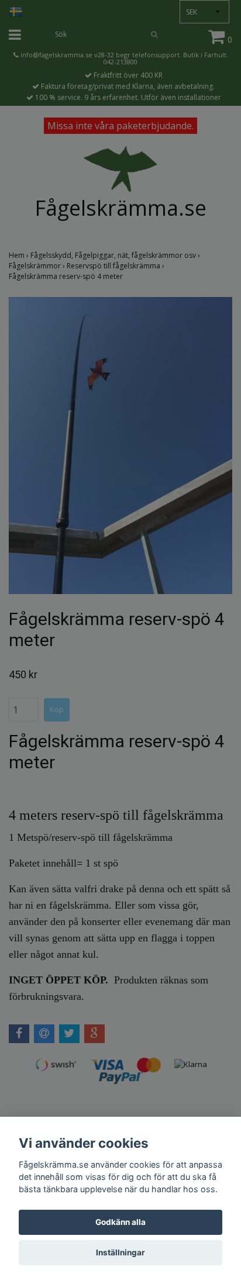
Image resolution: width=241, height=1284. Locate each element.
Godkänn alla (120, 1222)
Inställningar (120, 1252)
